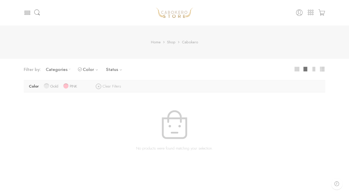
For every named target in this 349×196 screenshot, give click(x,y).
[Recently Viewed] (337, 184)
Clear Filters (112, 86)
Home (156, 42)
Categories (56, 69)
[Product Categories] (310, 12)
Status (112, 69)
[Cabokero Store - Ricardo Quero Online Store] (174, 13)
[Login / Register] (299, 13)
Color (88, 69)
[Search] (37, 12)
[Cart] (321, 12)
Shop (171, 42)
